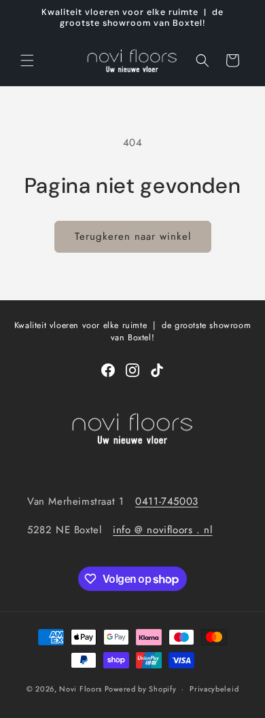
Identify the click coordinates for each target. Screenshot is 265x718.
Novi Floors (80, 688)
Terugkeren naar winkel (133, 236)
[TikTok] (157, 370)
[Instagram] (132, 370)
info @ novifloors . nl (162, 529)
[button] (27, 60)
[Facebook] (108, 370)
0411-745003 (166, 501)
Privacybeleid (214, 688)
